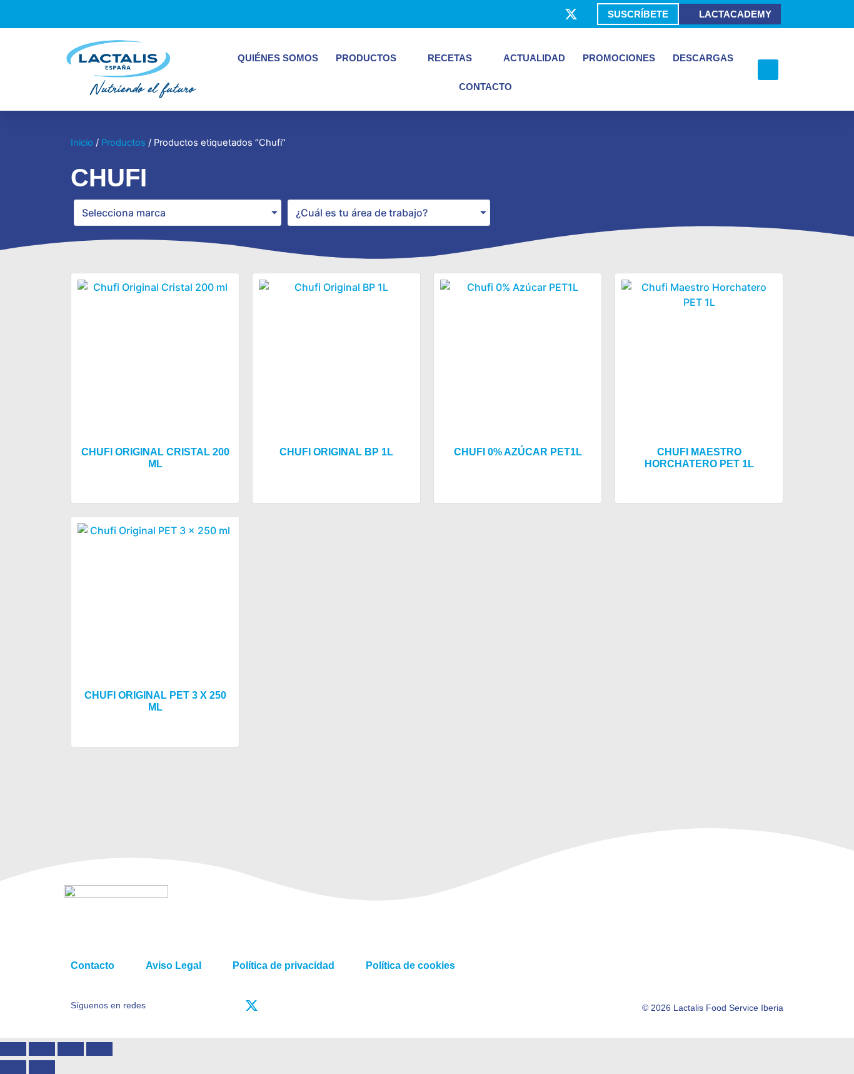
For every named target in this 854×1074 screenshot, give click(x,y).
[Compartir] (71, 1049)
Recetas (450, 58)
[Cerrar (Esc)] (99, 1049)
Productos (366, 58)
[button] (768, 69)
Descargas (703, 58)
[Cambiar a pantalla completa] (42, 1049)
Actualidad (534, 58)
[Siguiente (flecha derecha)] (42, 1067)
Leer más (155, 490)
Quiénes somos (278, 58)
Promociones (619, 58)
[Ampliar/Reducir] (13, 1049)
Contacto (485, 86)
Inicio (82, 142)
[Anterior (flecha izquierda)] (13, 1067)
